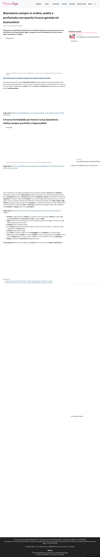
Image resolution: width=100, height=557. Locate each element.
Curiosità (72, 4)
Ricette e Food (81, 4)
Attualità (38, 4)
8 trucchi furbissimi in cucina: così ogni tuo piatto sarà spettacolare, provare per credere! (28, 282)
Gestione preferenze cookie (93, 555)
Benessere (56, 4)
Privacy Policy (53, 554)
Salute (90, 4)
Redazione (45, 554)
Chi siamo (38, 554)
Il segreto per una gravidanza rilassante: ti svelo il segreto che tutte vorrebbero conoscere (29, 281)
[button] (95, 4)
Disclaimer (61, 554)
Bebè (46, 4)
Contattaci (72, 546)
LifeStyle (64, 4)
